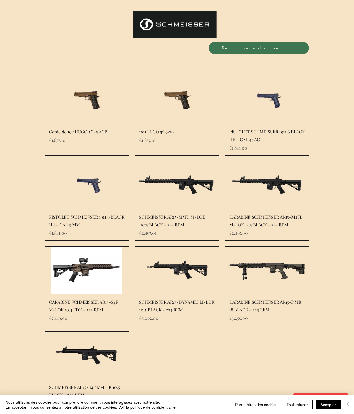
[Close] (347, 405)
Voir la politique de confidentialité (147, 407)
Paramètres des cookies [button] (256, 404)
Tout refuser (297, 404)
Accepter (328, 404)
